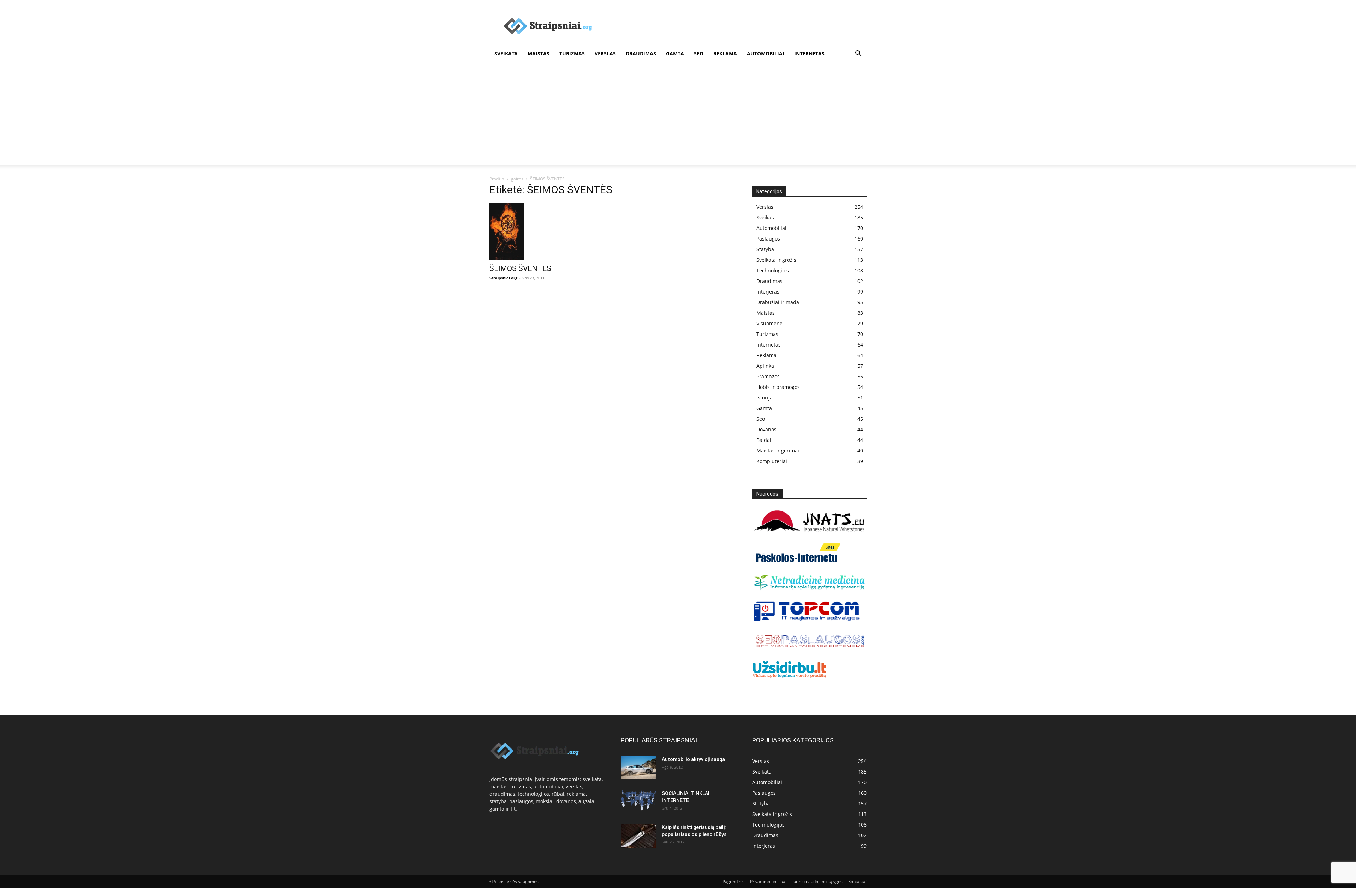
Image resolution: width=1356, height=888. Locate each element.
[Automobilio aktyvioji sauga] (638, 768)
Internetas (809, 53)
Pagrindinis (733, 881)
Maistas (538, 53)
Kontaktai (857, 881)
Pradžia (496, 179)
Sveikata (506, 53)
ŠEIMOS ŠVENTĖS (520, 268)
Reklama (725, 53)
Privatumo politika (767, 881)
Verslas (605, 53)
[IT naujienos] (806, 619)
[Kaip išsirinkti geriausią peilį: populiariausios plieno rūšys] (638, 836)
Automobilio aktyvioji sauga (693, 759)
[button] (858, 54)
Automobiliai (765, 53)
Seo (698, 53)
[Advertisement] (678, 115)
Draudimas (641, 53)
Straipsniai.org (503, 277)
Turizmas (572, 53)
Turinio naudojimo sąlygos (817, 881)
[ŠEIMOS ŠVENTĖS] (546, 231)
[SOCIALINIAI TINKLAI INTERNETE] (638, 800)
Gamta (675, 53)
